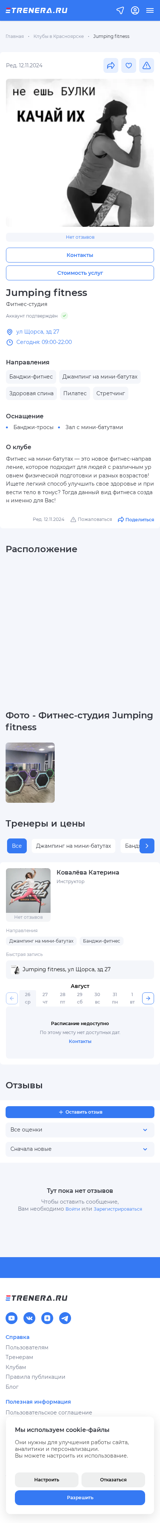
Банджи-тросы (33, 427)
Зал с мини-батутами (94, 427)
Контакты (80, 255)
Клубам (16, 1367)
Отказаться (113, 1479)
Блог (12, 1387)
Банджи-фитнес (101, 941)
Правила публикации (35, 1377)
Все (17, 846)
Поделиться (139, 519)
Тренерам (19, 1357)
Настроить (46, 1479)
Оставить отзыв (83, 1112)
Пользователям (27, 1347)
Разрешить (80, 1497)
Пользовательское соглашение (49, 1412)
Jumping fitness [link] (111, 36)
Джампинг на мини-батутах (73, 846)
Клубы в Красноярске (58, 36)
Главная (15, 36)
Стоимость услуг (80, 273)
